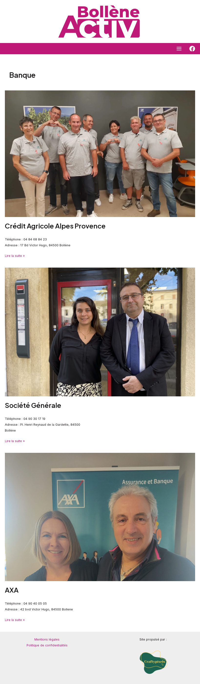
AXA (12, 590)
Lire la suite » (15, 255)
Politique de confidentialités (47, 645)
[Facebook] (192, 49)
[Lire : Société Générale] (100, 332)
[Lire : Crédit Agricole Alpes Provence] (100, 153)
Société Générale (33, 405)
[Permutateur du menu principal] (179, 48)
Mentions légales (47, 639)
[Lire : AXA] (100, 517)
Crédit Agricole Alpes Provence (55, 226)
